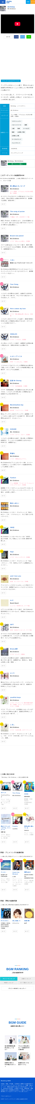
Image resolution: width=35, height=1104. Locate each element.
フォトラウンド (16, 143)
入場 (13, 128)
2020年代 (14, 148)
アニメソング (19, 153)
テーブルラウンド (16, 139)
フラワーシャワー (16, 121)
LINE (29, 36)
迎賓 (26, 125)
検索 (28, 1)
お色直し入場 (15, 135)
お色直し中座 (21, 132)
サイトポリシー (6, 1096)
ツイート (22, 36)
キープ (33, 1)
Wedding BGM (9, 2)
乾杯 (19, 128)
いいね (16, 36)
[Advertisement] (17, 60)
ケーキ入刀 (26, 128)
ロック (13, 153)
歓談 (13, 132)
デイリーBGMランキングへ (17, 988)
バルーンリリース (16, 125)
